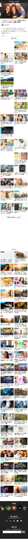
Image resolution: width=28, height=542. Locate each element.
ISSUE (2, 139)
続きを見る (14, 38)
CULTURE (16, 53)
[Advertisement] (14, 234)
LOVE (2, 53)
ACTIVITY (2, 277)
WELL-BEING (3, 65)
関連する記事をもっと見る (14, 217)
